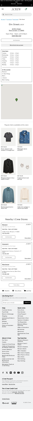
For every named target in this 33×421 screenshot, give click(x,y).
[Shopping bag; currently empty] (30, 9)
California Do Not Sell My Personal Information (8, 360)
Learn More (5, 384)
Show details (28, 238)
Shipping (4, 316)
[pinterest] (15, 373)
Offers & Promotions (23, 327)
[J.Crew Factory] (15, 403)
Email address (5, 300)
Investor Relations (7, 349)
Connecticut (9, 19)
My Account (21, 331)
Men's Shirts (21, 357)
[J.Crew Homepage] (16, 9)
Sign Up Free (12, 384)
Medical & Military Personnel (22, 324)
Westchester (5, 264)
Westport (4, 225)
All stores (3, 19)
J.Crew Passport (22, 314)
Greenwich (5, 244)
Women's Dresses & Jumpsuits (23, 340)
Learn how (14, 392)
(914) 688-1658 (5, 274)
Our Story (4, 340)
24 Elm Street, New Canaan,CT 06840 (16, 29)
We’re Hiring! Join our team (16, 45)
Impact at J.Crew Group (8, 344)
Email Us (7, 291)
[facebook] (3, 373)
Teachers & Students (23, 320)
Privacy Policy (5, 353)
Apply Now (21, 392)
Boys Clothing (21, 361)
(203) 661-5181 (5, 253)
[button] (25, 9)
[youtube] (18, 373)
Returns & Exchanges (8, 314)
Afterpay (4, 321)
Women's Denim (22, 349)
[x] (7, 373)
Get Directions (16, 40)
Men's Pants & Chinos (23, 355)
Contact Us (5, 323)
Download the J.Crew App (23, 334)
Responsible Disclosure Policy (8, 356)
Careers (4, 342)
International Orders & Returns (8, 318)
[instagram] (22, 373)
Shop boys (19, 3)
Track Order (5, 312)
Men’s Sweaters (22, 351)
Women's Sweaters (23, 347)
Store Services (21, 312)
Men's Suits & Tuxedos (24, 353)
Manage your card (19, 393)
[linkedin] (11, 373)
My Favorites (21, 329)
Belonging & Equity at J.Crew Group (8, 364)
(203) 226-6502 (5, 233)
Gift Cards (20, 316)
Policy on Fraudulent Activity (7, 326)
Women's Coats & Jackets (22, 344)
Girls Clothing (21, 359)
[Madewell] (5, 403)
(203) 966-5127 (16, 36)
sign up (27, 302)
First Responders (22, 322)
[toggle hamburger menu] (3, 9)
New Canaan (15, 19)
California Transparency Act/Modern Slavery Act (8, 346)
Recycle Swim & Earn (23, 318)
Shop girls (13, 3)
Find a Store (16, 285)
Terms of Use (5, 351)
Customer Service (7, 310)
